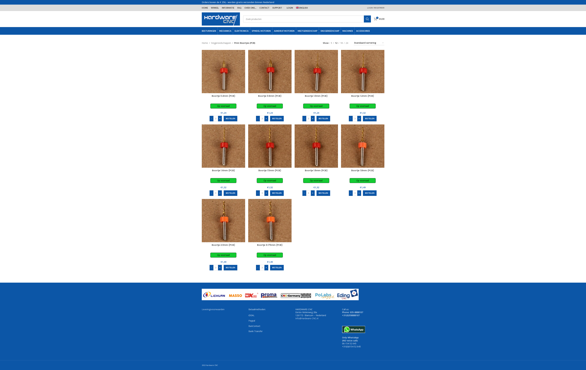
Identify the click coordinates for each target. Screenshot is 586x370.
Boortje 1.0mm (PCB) (316, 95)
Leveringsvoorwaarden (213, 309)
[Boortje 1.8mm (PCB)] (362, 146)
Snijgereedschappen (221, 42)
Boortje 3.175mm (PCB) (270, 245)
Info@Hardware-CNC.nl (306, 318)
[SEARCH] (367, 18)
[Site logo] (221, 18)
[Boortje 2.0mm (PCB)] (223, 220)
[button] (230, 118)
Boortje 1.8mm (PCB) (362, 170)
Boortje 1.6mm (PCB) (316, 170)
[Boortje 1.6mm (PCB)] (316, 146)
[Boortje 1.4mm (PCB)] (223, 146)
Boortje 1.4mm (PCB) (223, 170)
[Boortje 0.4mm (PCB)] (223, 71)
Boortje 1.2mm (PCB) (362, 95)
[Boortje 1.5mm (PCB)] (270, 146)
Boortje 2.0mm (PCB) (223, 245)
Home (205, 42)
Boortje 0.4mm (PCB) (223, 95)
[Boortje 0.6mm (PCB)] (270, 71)
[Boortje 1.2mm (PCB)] (362, 71)
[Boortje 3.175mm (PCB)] (270, 220)
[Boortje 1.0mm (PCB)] (316, 71)
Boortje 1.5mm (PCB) (269, 170)
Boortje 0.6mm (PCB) (269, 95)
